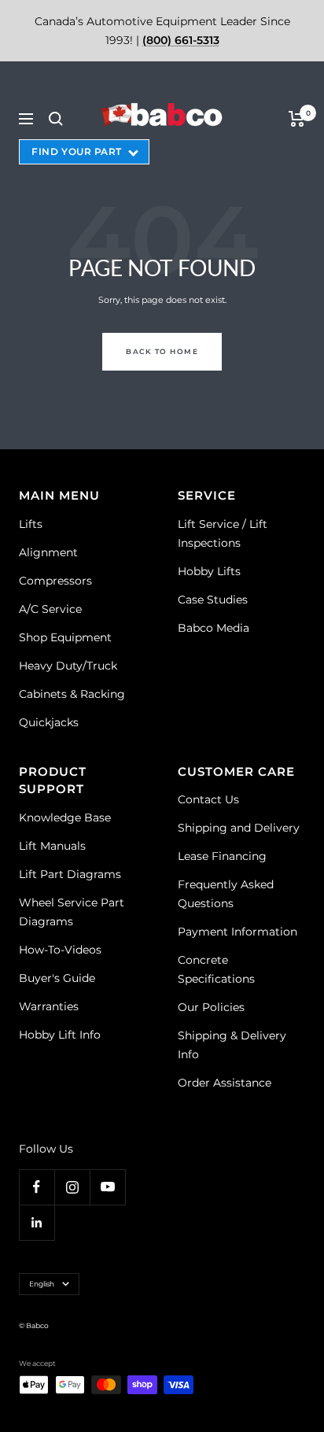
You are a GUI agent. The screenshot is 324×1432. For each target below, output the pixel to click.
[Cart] (297, 119)
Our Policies (211, 1007)
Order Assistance (224, 1083)
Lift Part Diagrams (70, 874)
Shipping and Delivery (239, 828)
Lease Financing (222, 856)
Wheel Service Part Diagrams (71, 911)
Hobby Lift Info (60, 1035)
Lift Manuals (52, 846)
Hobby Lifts (209, 571)
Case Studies (213, 599)
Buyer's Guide (57, 978)
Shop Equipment (65, 637)
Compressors (55, 581)
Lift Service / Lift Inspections (222, 533)
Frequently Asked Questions (226, 893)
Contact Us (208, 799)
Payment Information (237, 932)
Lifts (30, 524)
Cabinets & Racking (72, 694)
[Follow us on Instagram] (72, 1187)
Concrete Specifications (216, 969)
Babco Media (213, 628)
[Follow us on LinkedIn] (36, 1222)
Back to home (162, 351)
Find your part (76, 151)
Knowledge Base (65, 817)
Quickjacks (49, 722)
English (41, 1283)
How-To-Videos (60, 950)
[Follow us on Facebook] (36, 1187)
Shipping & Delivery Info (232, 1044)
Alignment (48, 552)
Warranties (49, 1006)
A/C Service (50, 609)
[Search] (56, 119)
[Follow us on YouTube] (107, 1187)
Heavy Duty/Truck (68, 666)
